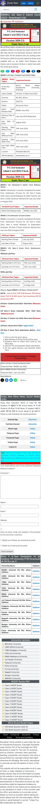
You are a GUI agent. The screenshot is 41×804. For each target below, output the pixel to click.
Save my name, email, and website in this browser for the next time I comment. (20, 533)
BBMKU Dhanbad (22, 458)
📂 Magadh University (10, 672)
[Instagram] (13, 71)
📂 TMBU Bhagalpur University (14, 650)
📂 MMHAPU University (11, 678)
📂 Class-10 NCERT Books (12, 714)
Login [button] (23, 3)
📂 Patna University (9, 666)
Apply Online (28, 326)
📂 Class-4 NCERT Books (12, 695)
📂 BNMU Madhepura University (14, 656)
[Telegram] (8, 71)
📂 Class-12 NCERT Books (12, 720)
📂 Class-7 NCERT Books (12, 704)
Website (4, 520)
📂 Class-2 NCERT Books (12, 688)
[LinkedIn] (33, 71)
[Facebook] (23, 71)
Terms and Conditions (24, 737)
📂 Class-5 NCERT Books (12, 698)
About (5, 735)
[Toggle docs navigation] (36, 9)
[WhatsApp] (2, 71)
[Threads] (38, 71)
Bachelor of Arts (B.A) (23, 453)
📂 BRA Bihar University (11, 644)
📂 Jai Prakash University (12, 660)
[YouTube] (18, 71)
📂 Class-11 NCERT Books (12, 717)
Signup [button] (30, 3)
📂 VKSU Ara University (11, 653)
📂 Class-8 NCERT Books (12, 707)
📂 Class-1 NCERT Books (12, 685)
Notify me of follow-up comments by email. (19, 540)
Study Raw (12, 3)
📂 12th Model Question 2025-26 (15, 730)
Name (3, 502)
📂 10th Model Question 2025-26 (15, 727)
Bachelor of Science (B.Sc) (29, 455)
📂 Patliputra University (11, 663)
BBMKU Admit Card (8, 458)
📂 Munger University (10, 675)
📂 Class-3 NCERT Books (12, 692)
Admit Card (10, 453)
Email (3, 511)
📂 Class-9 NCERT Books (12, 710)
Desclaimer (26, 735)
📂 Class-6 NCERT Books (12, 701)
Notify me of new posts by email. (15, 546)
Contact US (14, 735)
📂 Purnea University (10, 669)
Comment (5, 473)
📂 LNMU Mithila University (12, 647)
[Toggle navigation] (38, 3)
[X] (28, 71)
